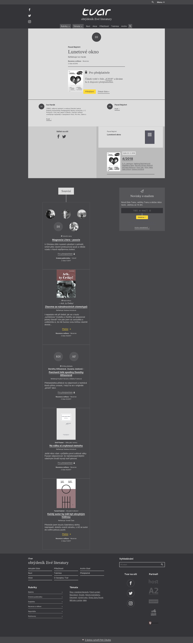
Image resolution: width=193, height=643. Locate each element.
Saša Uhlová (126, 169)
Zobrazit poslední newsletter (141, 223)
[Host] (153, 581)
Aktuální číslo (34, 568)
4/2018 (109, 79)
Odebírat (141, 217)
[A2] (153, 592)
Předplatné (85, 573)
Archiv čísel (85, 568)
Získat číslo (103, 91)
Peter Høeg (149, 167)
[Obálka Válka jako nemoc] (66, 424)
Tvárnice (115, 26)
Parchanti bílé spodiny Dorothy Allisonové (66, 374)
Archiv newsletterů (141, 227)
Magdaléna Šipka (128, 165)
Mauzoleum (74, 595)
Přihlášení (89, 91)
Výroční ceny (83, 597)
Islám (85, 600)
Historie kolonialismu (92, 595)
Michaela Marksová (128, 167)
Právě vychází (94, 592)
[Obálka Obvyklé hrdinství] (66, 493)
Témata (77, 26)
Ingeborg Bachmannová (142, 163)
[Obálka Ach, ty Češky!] (66, 284)
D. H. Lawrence (127, 163)
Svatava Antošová (138, 169)
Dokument (73, 597)
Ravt (88, 26)
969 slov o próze (76, 600)
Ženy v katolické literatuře (79, 592)
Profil (48, 119)
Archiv (124, 26)
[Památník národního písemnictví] (153, 613)
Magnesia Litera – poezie (66, 239)
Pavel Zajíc (140, 167)
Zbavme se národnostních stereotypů (66, 306)
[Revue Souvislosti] (153, 601)
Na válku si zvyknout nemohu (66, 445)
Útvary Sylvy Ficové (95, 597)
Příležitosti (104, 26)
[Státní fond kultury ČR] (153, 623)
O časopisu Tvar (61, 578)
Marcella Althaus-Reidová (143, 165)
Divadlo (81, 595)
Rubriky (64, 26)
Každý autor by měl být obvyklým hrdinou (66, 515)
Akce (95, 26)
